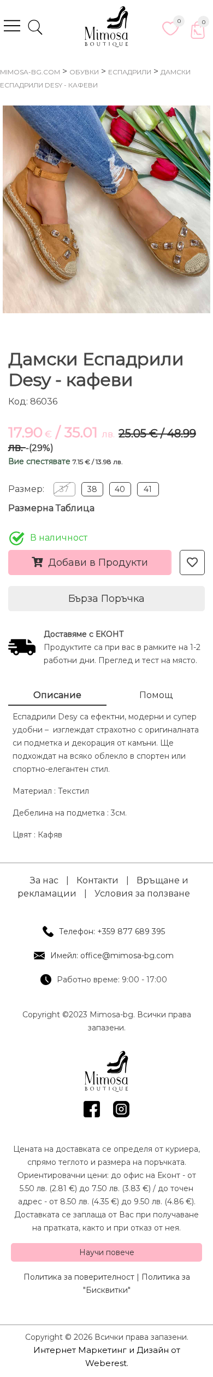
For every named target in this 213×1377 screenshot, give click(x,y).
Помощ (156, 695)
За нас (44, 880)
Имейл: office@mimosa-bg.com (112, 955)
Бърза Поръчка (106, 599)
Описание (57, 695)
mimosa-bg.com (30, 72)
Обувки (84, 72)
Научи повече (106, 1252)
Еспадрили (129, 72)
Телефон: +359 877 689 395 (112, 931)
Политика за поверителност (78, 1277)
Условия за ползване (142, 893)
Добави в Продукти (98, 562)
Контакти (97, 880)
